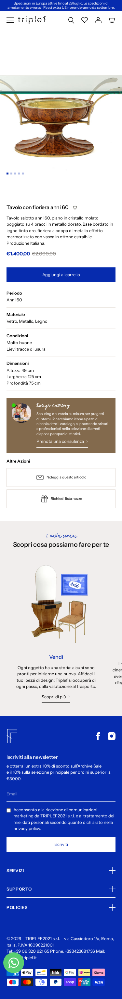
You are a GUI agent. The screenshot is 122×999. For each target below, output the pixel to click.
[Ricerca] (71, 20)
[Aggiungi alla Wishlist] (75, 207)
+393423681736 (80, 951)
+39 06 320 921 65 (31, 951)
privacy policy (26, 828)
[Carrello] (111, 20)
